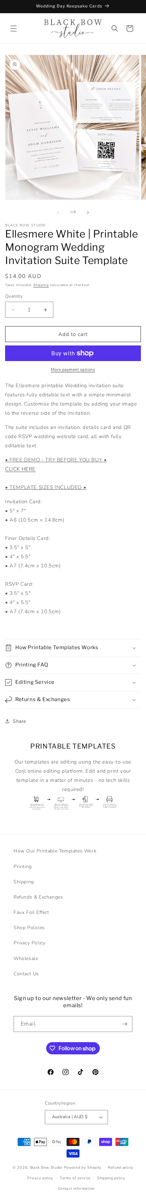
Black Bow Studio (46, 1167)
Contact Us (26, 974)
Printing (23, 866)
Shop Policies (29, 927)
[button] (13, 28)
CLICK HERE (20, 469)
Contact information (76, 1188)
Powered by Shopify (83, 1167)
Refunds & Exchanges (38, 897)
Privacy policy (40, 1178)
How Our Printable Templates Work (55, 851)
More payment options (73, 369)
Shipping (41, 285)
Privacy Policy (29, 943)
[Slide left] (58, 212)
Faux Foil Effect (31, 912)
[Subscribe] (124, 1024)
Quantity (14, 296)
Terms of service (75, 1178)
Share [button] (19, 721)
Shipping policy (111, 1178)
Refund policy (120, 1167)
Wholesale (26, 958)
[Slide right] (87, 212)
